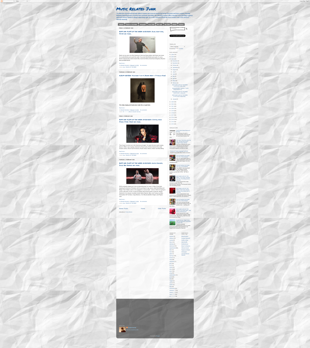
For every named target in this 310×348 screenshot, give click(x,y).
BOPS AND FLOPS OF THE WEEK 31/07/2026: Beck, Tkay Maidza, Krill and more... (183, 210)
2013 (172, 124)
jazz (170, 263)
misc (124, 67)
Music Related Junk (136, 9)
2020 (172, 108)
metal (171, 267)
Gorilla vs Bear (184, 240)
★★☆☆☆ (172, 294)
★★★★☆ (172, 290)
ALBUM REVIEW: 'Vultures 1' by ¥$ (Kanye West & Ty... (180, 89)
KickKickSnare (184, 244)
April (174, 78)
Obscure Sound (185, 248)
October (175, 65)
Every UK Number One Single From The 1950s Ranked (182, 200)
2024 (172, 59)
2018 (172, 112)
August (174, 69)
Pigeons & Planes (185, 249)
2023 (172, 101)
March (174, 80)
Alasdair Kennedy (132, 327)
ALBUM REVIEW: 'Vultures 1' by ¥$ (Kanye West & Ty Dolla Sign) (142, 76)
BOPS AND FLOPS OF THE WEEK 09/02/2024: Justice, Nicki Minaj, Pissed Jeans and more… (140, 121)
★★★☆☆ (172, 292)
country (171, 240)
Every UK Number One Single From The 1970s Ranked (182, 166)
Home (143, 208)
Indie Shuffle (184, 242)
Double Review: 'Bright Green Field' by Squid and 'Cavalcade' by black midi (183, 221)
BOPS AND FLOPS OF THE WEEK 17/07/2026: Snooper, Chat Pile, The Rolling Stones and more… (183, 178)
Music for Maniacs (185, 246)
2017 (172, 115)
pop (170, 271)
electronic (172, 246)
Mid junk (159, 24)
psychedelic (172, 275)
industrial (172, 261)
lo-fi (170, 265)
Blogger (158, 336)
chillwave (172, 238)
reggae (171, 280)
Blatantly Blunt (184, 236)
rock (171, 282)
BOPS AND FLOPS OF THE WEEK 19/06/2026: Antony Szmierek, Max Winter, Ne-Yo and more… (183, 190)
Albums (121, 24)
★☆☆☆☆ (125, 111)
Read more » (122, 63)
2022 (172, 104)
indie (171, 259)
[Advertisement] (155, 311)
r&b (170, 278)
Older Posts (162, 208)
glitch (171, 253)
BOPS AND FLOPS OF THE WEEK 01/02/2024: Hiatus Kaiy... (180, 95)
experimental (173, 248)
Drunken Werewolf (185, 238)
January (175, 99)
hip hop (139, 111)
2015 (172, 119)
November (175, 63)
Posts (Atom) (129, 212)
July (174, 71)
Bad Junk (167, 24)
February (175, 83)
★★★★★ (172, 288)
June (174, 74)
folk (170, 249)
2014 (172, 121)
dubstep (172, 244)
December (175, 61)
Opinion (174, 24)
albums (130, 111)
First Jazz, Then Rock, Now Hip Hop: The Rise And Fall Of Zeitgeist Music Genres (183, 141)
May (174, 76)
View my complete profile (132, 329)
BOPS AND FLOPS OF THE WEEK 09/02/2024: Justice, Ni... (180, 92)
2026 (172, 54)
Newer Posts (123, 208)
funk (171, 251)
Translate (181, 48)
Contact (181, 24)
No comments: (143, 65)
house (171, 257)
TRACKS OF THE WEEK (131, 67)
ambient (171, 236)
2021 (172, 106)
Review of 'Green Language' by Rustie (179, 151)
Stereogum (184, 251)
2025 (172, 56)
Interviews (143, 24)
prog (171, 273)
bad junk (134, 111)
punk (171, 277)
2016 (172, 117)
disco (171, 242)
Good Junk (151, 24)
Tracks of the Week (131, 24)
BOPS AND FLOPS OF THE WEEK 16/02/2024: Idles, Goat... (180, 85)
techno (171, 284)
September (175, 67)
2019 (172, 110)
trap (170, 286)
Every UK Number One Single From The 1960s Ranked (182, 156)
